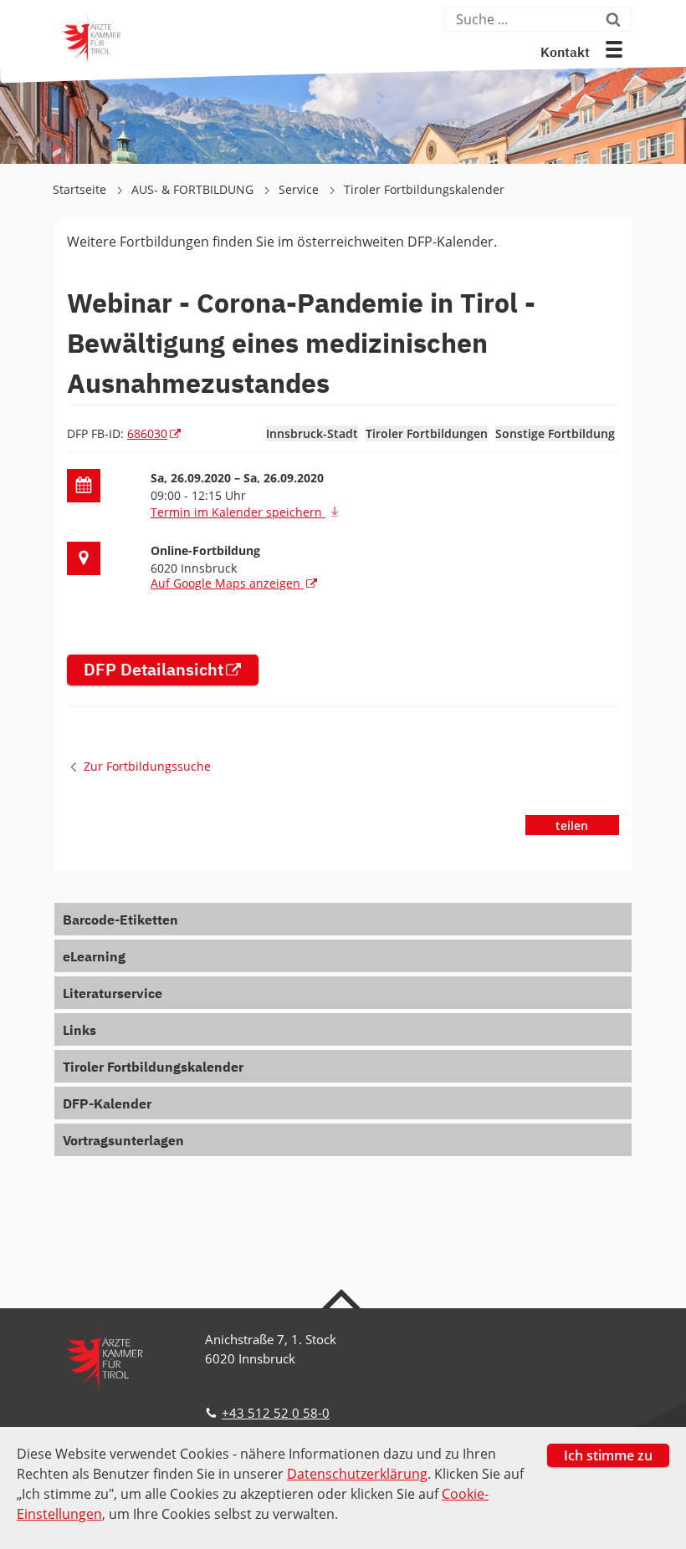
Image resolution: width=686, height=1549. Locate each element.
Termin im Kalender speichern (238, 512)
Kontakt (565, 53)
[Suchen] (616, 19)
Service (300, 189)
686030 (147, 433)
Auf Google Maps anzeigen (227, 583)
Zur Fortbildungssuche (147, 766)
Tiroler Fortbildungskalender (424, 189)
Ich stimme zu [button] (608, 1455)
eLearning (94, 958)
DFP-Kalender (107, 1105)
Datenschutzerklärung (357, 1474)
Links (79, 1031)
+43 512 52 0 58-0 (276, 1412)
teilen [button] (571, 825)
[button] (614, 49)
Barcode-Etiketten (120, 921)
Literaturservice (112, 994)
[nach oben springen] (343, 1298)
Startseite (81, 189)
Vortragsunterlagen (123, 1142)
